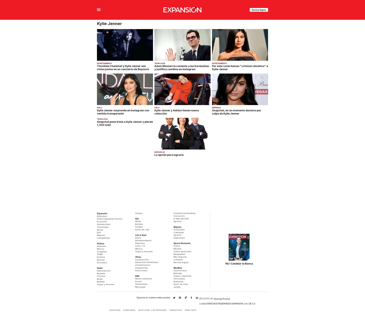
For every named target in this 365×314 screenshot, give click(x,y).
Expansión (102, 213)
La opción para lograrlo (169, 154)
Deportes (140, 243)
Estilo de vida (142, 230)
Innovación (179, 216)
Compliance (129, 310)
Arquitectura (141, 268)
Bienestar (178, 282)
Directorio (190, 310)
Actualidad (179, 230)
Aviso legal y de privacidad (152, 310)
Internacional (103, 224)
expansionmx (176, 298)
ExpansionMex (193, 298)
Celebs (139, 227)
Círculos (101, 276)
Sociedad (102, 263)
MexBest (178, 267)
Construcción (142, 260)
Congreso (102, 252)
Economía (102, 221)
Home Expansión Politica (109, 219)
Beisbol (178, 249)
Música (138, 249)
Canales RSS (175, 310)
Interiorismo (141, 271)
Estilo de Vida (181, 284)
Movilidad (140, 287)
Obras (100, 230)
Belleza (101, 282)
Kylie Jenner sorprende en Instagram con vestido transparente (123, 112)
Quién (100, 268)
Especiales (179, 238)
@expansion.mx (186, 297)
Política (100, 243)
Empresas (216, 107)
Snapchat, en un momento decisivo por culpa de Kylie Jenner (236, 112)
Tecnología (159, 63)
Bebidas (178, 273)
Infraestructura (142, 265)
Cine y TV (140, 246)
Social (138, 281)
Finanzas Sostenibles (185, 213)
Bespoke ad (159, 152)
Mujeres (101, 235)
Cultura (139, 213)
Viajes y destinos (182, 276)
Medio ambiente (143, 279)
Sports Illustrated (182, 243)
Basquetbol (179, 254)
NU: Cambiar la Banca (239, 263)
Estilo (138, 238)
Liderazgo (179, 232)
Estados (101, 257)
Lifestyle (178, 260)
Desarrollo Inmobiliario (147, 262)
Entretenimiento (104, 63)
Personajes (179, 279)
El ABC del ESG (181, 219)
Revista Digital (259, 9)
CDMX (100, 254)
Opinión (101, 260)
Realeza (101, 273)
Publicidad (114, 310)
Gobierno (101, 246)
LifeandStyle (103, 238)
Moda (100, 279)
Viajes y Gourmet (105, 284)
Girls (99, 107)
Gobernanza (141, 284)
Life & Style (140, 235)
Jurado (177, 287)
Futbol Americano (182, 251)
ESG (99, 232)
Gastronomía (180, 271)
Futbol (177, 246)
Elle (137, 218)
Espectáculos (104, 271)
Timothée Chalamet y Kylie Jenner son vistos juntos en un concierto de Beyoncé (123, 67)
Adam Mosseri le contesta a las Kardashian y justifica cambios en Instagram (181, 67)
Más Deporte (180, 257)
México (100, 249)
